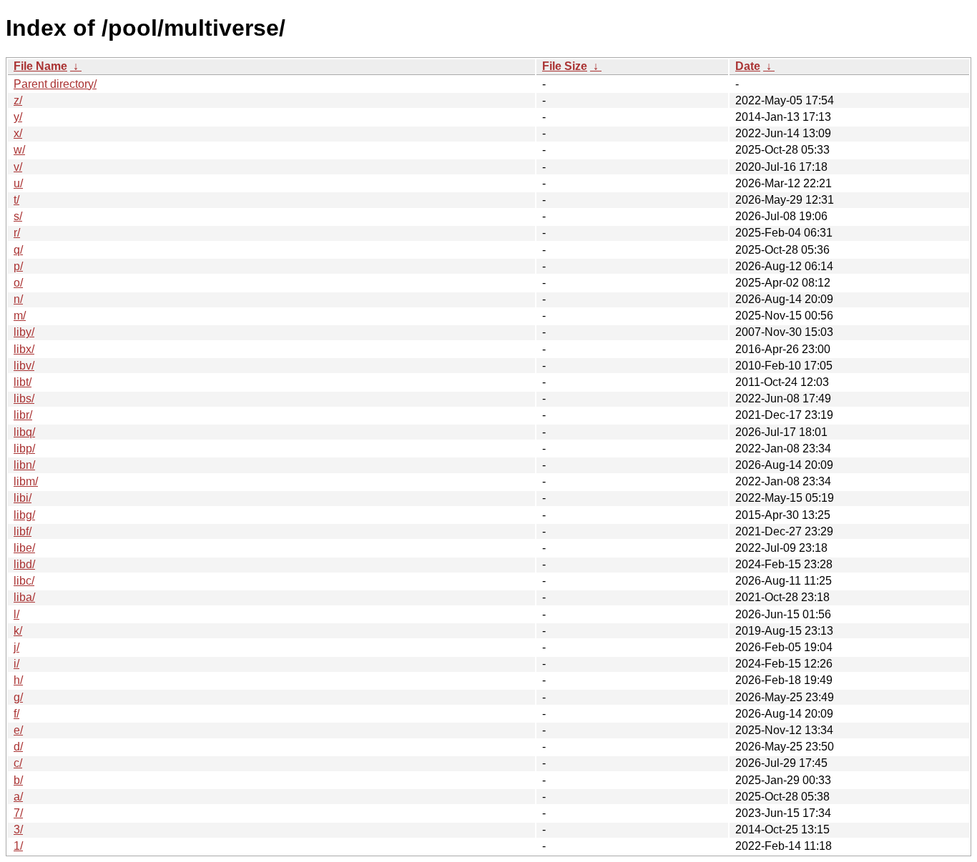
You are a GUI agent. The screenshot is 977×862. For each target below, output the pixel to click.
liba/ (24, 597)
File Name (40, 66)
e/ (18, 730)
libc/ (24, 581)
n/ (18, 299)
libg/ (24, 515)
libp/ (24, 448)
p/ (18, 266)
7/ (18, 813)
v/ (18, 167)
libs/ (24, 398)
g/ (18, 697)
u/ (18, 183)
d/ (18, 746)
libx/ (24, 349)
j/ (16, 647)
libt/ (22, 382)
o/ (18, 283)
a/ (18, 797)
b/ (18, 780)
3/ (18, 829)
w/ (19, 150)
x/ (18, 133)
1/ (18, 846)
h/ (18, 680)
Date (747, 66)
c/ (18, 763)
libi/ (22, 498)
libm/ (26, 481)
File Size (564, 66)
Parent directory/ (55, 84)
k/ (18, 631)
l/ (16, 614)
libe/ (24, 548)
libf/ (22, 531)
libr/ (23, 415)
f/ (16, 714)
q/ (18, 250)
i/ (16, 664)
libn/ (24, 465)
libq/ (24, 432)
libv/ (24, 366)
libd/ (24, 564)
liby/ (24, 332)
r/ (17, 233)
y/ (18, 117)
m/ (20, 315)
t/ (16, 200)
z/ (18, 100)
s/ (18, 216)
